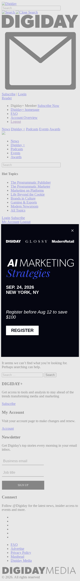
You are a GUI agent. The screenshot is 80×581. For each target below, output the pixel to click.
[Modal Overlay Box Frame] (40, 290)
